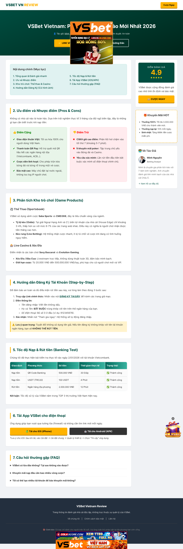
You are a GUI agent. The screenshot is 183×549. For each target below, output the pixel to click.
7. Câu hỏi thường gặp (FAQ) (85, 83)
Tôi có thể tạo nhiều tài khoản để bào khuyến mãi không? (44, 480)
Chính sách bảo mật (94, 518)
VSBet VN (22, 5)
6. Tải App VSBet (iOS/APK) (84, 80)
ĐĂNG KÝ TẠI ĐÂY (70, 296)
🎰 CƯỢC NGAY (156, 99)
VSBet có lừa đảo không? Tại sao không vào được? (40, 465)
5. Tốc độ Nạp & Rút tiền (83, 76)
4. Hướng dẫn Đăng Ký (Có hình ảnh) (33, 87)
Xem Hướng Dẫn (115, 43)
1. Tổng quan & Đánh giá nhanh (30, 76)
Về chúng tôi (74, 518)
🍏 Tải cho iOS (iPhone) (39, 431)
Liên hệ (112, 518)
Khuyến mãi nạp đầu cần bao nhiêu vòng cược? (38, 473)
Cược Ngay (168, 5)
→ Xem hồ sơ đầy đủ (148, 183)
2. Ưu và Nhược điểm (24, 80)
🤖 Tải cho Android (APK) (98, 431)
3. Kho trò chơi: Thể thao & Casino (31, 83)
